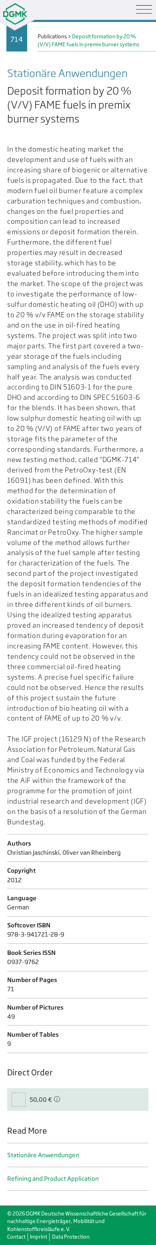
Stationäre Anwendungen (43, 1155)
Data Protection (71, 1237)
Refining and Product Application (53, 1178)
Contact (16, 1237)
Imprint (38, 1237)
